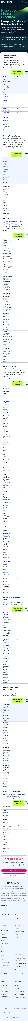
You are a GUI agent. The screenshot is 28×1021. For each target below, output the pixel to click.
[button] (23, 2)
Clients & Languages (20, 963)
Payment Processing (6, 959)
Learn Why (4, 41)
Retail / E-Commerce (7, 970)
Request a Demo (19, 994)
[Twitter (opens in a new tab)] (8, 1017)
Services (17, 925)
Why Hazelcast (5, 918)
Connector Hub (19, 966)
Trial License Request (21, 931)
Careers (3, 946)
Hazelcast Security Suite (14, 221)
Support (17, 988)
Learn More (9, 48)
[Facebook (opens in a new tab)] (11, 1017)
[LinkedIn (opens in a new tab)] (14, 1017)
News (2, 940)
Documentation (5, 991)
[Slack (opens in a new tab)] (17, 1017)
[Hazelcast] (7, 2)
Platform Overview (20, 918)
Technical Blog (19, 973)
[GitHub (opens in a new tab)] (20, 1017)
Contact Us (18, 985)
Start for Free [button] (13, 875)
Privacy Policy (20, 1012)
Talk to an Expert (19, 48)
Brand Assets (4, 943)
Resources (4, 985)
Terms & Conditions (9, 1012)
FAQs (16, 937)
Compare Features (20, 922)
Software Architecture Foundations (4, 996)
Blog (2, 988)
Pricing (17, 928)
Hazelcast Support (16, 794)
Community (18, 969)
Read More (4, 905)
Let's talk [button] (13, 870)
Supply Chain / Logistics (5, 966)
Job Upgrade (6, 561)
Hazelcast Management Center (6, 734)
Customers (4, 922)
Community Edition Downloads (20, 959)
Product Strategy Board (19, 998)
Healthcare (4, 973)
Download (18, 934)
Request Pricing (19, 991)
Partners (3, 925)
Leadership (4, 937)
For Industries (5, 955)
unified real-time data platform (10, 895)
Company (3, 934)
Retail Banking (5, 962)
